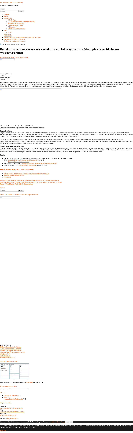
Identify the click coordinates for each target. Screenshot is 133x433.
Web (5, 397)
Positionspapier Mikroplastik (27, 165)
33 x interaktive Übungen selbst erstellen (12, 352)
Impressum (7, 34)
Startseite (6, 15)
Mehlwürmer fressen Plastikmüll (14, 175)
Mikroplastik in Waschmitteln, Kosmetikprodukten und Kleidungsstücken (26, 173)
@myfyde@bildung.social (8, 415)
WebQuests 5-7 (4, 354)
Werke (10, 32)
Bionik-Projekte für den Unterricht (14, 39)
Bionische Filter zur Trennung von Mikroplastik (22, 160)
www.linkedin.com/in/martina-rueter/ (11, 408)
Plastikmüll (7, 177)
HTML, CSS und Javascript (16, 29)
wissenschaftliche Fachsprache (13, 399)
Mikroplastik (40, 180)
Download (29, 382)
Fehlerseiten (11, 27)
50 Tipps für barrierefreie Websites (14, 41)
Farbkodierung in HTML (15, 25)
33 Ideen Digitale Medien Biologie (10, 350)
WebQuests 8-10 (5, 356)
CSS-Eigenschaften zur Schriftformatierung (21, 22)
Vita (5, 30)
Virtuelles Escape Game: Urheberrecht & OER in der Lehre (22, 37)
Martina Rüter (4, 57)
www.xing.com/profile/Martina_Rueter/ (12, 412)
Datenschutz (7, 36)
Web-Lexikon (8, 18)
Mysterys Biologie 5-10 (7, 357)
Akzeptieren (69, 422)
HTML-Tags (12, 20)
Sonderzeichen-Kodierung (16, 23)
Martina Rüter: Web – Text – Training (11, 2)
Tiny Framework (12, 418)
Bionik (6, 16)
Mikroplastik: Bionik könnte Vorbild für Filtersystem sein (38, 163)
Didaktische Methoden (11, 395)
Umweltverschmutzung (52, 180)
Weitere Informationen (58, 422)
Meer (33, 180)
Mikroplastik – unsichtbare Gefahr (18, 162)
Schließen (3, 430)
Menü (2, 9)
